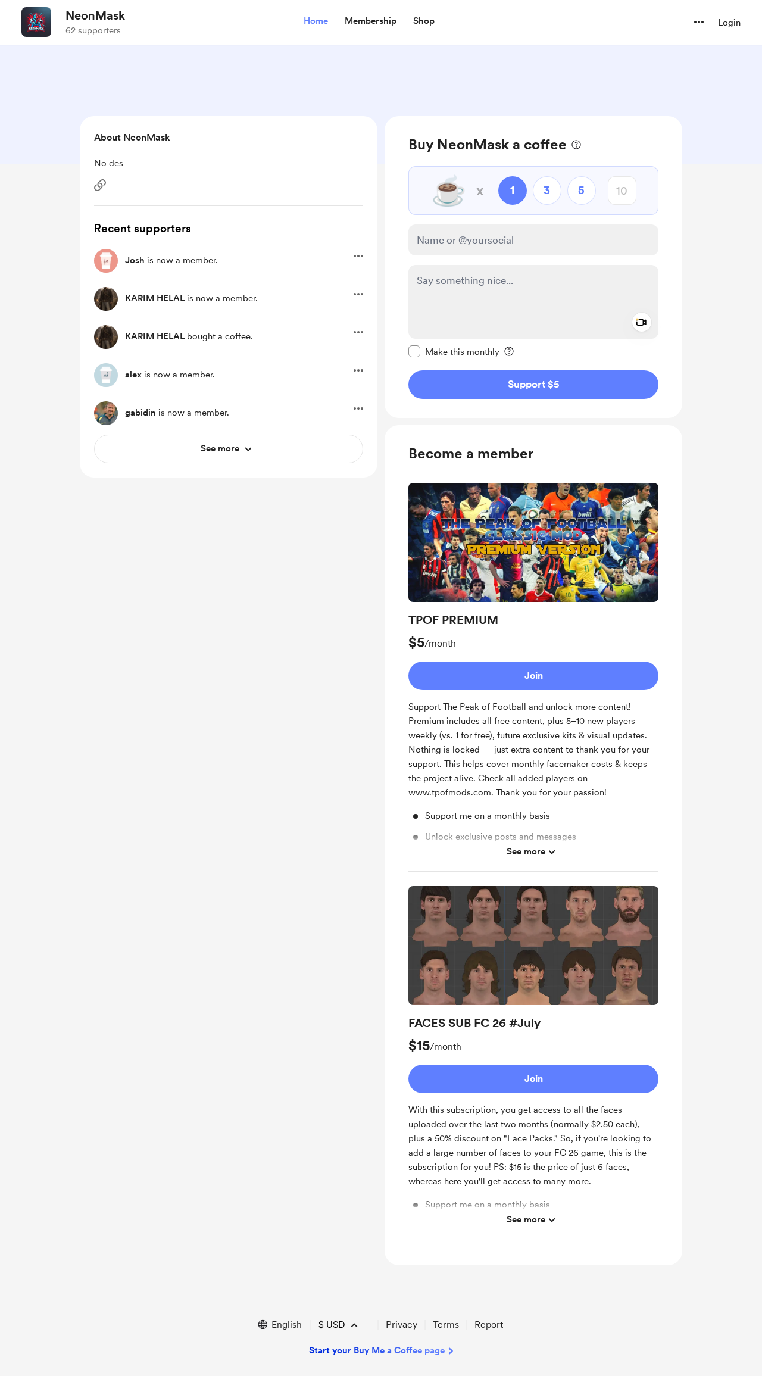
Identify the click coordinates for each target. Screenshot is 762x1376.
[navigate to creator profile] (36, 22)
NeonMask (95, 15)
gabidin (140, 412)
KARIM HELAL (155, 298)
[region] (533, 267)
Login (729, 22)
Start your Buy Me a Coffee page (377, 1350)
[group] (533, 677)
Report (488, 1324)
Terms (446, 1324)
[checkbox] (453, 351)
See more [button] (526, 851)
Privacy (401, 1324)
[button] (315, 21)
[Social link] (100, 185)
